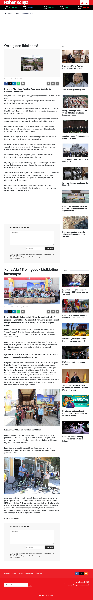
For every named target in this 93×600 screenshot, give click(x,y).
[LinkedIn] (14, 83)
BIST (25, 6)
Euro (62, 6)
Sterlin (79, 6)
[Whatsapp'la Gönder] (18, 83)
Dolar (45, 6)
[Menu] (86, 2)
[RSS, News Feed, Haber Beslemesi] (86, 573)
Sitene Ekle (39, 573)
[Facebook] (6, 83)
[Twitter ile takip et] (81, 573)
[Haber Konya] (16, 2)
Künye (14, 573)
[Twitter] (10, 83)
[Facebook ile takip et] (77, 573)
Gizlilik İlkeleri (29, 573)
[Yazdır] (23, 83)
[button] (48, 83)
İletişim (21, 573)
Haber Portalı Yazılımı (48, 595)
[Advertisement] (46, 30)
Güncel (17, 13)
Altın (6, 6)
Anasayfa (9, 13)
